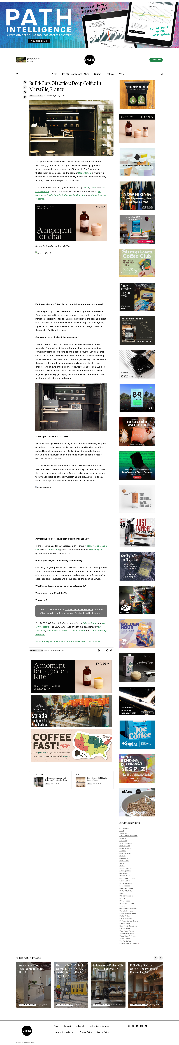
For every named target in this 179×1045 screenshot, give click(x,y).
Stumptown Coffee (126, 933)
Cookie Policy (103, 1032)
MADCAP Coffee (126, 888)
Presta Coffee (124, 923)
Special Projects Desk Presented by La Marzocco (33, 60)
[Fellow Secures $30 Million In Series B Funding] (92, 780)
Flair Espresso (125, 871)
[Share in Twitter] (24, 87)
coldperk (122, 851)
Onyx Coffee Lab (126, 911)
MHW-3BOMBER (126, 891)
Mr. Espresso (124, 901)
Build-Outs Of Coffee (36, 96)
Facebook (79, 613)
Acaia (72, 195)
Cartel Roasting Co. (127, 848)
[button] (17, 74)
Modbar (122, 898)
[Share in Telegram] (24, 92)
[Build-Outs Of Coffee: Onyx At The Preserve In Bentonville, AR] (145, 985)
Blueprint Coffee (125, 843)
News (47, 784)
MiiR (121, 893)
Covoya (122, 856)
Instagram (94, 613)
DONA (122, 866)
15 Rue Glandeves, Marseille (79, 609)
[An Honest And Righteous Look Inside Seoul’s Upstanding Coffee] (50, 780)
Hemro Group (125, 876)
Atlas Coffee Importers (128, 836)
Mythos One (53, 549)
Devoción (123, 863)
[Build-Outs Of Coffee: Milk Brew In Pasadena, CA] (108, 985)
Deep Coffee (84, 173)
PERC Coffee (124, 916)
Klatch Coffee (124, 881)
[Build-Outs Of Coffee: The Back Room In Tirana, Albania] (33, 985)
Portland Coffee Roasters (129, 921)
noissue (122, 906)
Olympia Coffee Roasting (129, 908)
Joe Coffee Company (127, 878)
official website (47, 613)
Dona (93, 187)
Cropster (80, 195)
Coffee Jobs (80, 1025)
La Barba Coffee (125, 883)
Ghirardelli (123, 873)
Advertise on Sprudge (99, 1025)
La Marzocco (124, 886)
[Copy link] (24, 97)
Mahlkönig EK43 (97, 549)
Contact (67, 1025)
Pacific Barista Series (57, 195)
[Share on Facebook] (24, 82)
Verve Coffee (124, 938)
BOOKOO (123, 841)
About (56, 1025)
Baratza (122, 838)
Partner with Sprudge (128, 943)
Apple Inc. (123, 833)
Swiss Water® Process (128, 936)
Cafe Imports (124, 846)
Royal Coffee (124, 928)
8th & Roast (124, 828)
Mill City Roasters (126, 896)
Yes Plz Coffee (125, 941)
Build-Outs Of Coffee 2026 (27, 1005)
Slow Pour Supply (126, 931)
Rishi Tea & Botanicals (128, 926)
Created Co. (124, 858)
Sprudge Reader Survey (64, 1032)
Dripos (86, 187)
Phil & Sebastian (125, 918)
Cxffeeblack (124, 861)
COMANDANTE (125, 853)
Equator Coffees (125, 868)
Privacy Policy (86, 1032)
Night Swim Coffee (126, 903)
